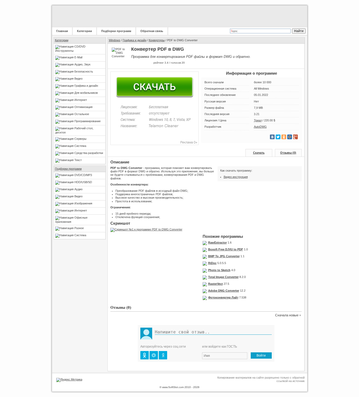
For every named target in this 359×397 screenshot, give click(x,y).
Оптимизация (83, 107)
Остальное (81, 114)
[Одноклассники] (283, 137)
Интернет (80, 99)
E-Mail (78, 57)
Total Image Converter (223, 277)
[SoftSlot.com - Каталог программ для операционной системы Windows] (85, 16)
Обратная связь (151, 31)
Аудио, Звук (82, 64)
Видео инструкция (236, 176)
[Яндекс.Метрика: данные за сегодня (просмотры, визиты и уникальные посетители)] (69, 380)
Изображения (83, 203)
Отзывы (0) (288, 152)
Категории (84, 31)
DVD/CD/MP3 (83, 175)
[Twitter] (278, 137)
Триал (258, 120)
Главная (62, 31)
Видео (78, 78)
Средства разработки (88, 152)
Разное (79, 228)
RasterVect (215, 283)
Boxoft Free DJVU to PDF (225, 249)
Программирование (87, 121)
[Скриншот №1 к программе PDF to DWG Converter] (147, 229)
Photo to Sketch (219, 270)
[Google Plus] (295, 137)
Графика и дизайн (86, 85)
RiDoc (212, 263)
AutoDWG (260, 126)
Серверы (80, 138)
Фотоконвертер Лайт (223, 297)
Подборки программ (116, 31)
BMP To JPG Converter (224, 256)
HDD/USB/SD (83, 182)
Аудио (78, 189)
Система (80, 145)
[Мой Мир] (289, 137)
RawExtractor (217, 242)
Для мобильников (86, 92)
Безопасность (83, 71)
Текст (78, 160)
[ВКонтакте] (272, 137)
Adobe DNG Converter (223, 290)
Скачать (259, 152)
